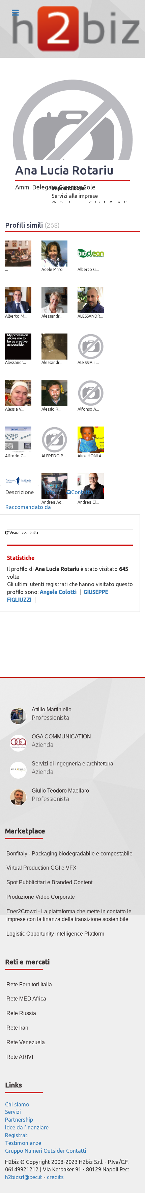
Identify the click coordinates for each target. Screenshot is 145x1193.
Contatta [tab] (82, 492)
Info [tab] (50, 492)
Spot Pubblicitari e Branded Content (49, 882)
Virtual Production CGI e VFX (41, 868)
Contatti (76, 1151)
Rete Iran (17, 1028)
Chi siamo (17, 1104)
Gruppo (14, 1151)
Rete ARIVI (19, 1057)
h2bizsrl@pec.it (23, 1177)
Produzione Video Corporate (40, 897)
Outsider (54, 1151)
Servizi (13, 1112)
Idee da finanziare (27, 1127)
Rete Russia (21, 1013)
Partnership (19, 1120)
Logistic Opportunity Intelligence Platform (55, 934)
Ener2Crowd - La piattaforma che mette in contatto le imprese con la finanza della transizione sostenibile (69, 915)
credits (55, 1177)
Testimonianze (23, 1143)
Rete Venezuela (25, 1042)
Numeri (33, 1151)
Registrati (17, 1135)
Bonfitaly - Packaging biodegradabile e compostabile (69, 853)
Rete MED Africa (26, 999)
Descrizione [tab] (19, 492)
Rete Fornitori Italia (29, 984)
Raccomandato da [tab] (28, 507)
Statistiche (20, 558)
